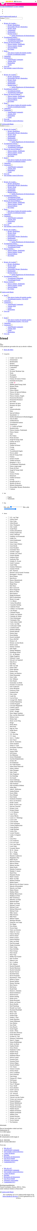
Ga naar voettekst (18, 6)
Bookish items (12, 34)
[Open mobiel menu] (1, 259)
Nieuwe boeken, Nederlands (16, 44)
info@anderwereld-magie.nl (8, 16)
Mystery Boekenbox (14, 25)
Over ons (6, 66)
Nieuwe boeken (8, 249)
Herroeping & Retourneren (12, 1157)
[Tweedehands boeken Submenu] (17, 89)
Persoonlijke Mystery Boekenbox (18, 27)
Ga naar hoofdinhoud (6, 6)
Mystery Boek (12, 28)
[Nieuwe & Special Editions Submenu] (21, 94)
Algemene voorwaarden (11, 1160)
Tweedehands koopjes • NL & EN (18, 299)
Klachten (6, 1155)
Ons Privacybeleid (9, 1158)
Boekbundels (11, 32)
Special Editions (12, 47)
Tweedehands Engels (14, 39)
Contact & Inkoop (9, 1153)
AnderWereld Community (15, 59)
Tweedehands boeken (10, 37)
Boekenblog (11, 63)
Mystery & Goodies (10, 23)
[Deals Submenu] (8, 51)
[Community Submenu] (11, 58)
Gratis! (10, 64)
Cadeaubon (7, 56)
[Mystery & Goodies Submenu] (16, 75)
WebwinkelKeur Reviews (10, 1196)
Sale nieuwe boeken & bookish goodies (19, 53)
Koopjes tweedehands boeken (17, 54)
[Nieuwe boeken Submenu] (14, 249)
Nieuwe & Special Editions (12, 42)
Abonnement (11, 30)
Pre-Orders (11, 49)
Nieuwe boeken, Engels (15, 46)
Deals (5, 51)
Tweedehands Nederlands (15, 41)
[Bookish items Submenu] (17, 34)
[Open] (1, 343)
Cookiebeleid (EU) (9, 1162)
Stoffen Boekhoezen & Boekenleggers (22, 35)
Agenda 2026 (12, 61)
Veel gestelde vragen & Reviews (13, 68)
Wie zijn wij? (8, 1148)
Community (7, 58)
